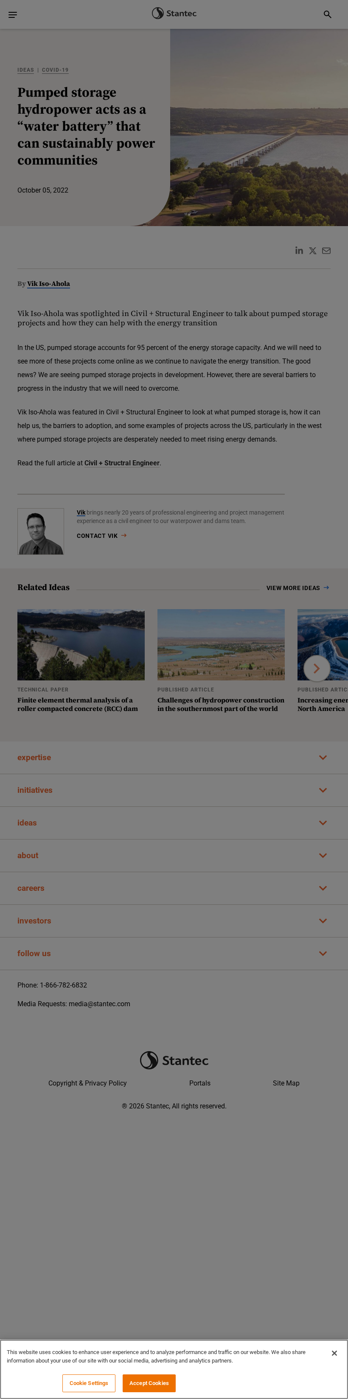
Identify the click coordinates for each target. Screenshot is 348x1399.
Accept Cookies (149, 1383)
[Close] (334, 1353)
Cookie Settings (89, 1383)
